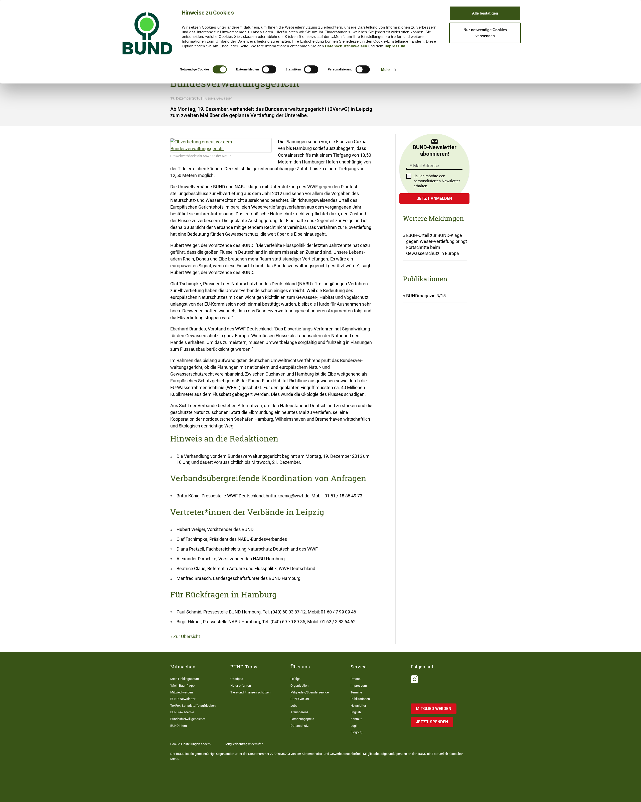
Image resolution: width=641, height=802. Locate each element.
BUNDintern (178, 726)
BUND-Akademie (182, 712)
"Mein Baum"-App (182, 685)
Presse (356, 679)
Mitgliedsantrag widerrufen (244, 744)
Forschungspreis (302, 719)
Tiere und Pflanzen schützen (250, 692)
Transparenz (299, 712)
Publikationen (360, 699)
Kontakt (356, 719)
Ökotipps (236, 679)
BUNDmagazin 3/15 (426, 295)
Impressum (395, 46)
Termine (356, 692)
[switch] (269, 69)
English (356, 712)
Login (354, 726)
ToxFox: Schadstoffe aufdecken (193, 705)
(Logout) (357, 732)
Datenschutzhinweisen (346, 46)
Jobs (293, 705)
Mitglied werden (181, 692)
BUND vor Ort (299, 699)
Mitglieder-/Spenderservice (309, 692)
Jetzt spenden (432, 722)
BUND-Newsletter (182, 699)
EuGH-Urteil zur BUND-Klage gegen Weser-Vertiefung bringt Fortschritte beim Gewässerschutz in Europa (436, 244)
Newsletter (358, 705)
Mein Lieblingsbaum (184, 679)
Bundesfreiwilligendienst (187, 719)
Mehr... (175, 759)
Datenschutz (299, 726)
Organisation (299, 685)
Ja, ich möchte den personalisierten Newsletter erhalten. (437, 181)
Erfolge (295, 679)
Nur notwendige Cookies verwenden (485, 33)
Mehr (385, 69)
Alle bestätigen (485, 13)
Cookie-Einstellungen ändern (190, 744)
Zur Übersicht (186, 636)
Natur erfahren (240, 685)
